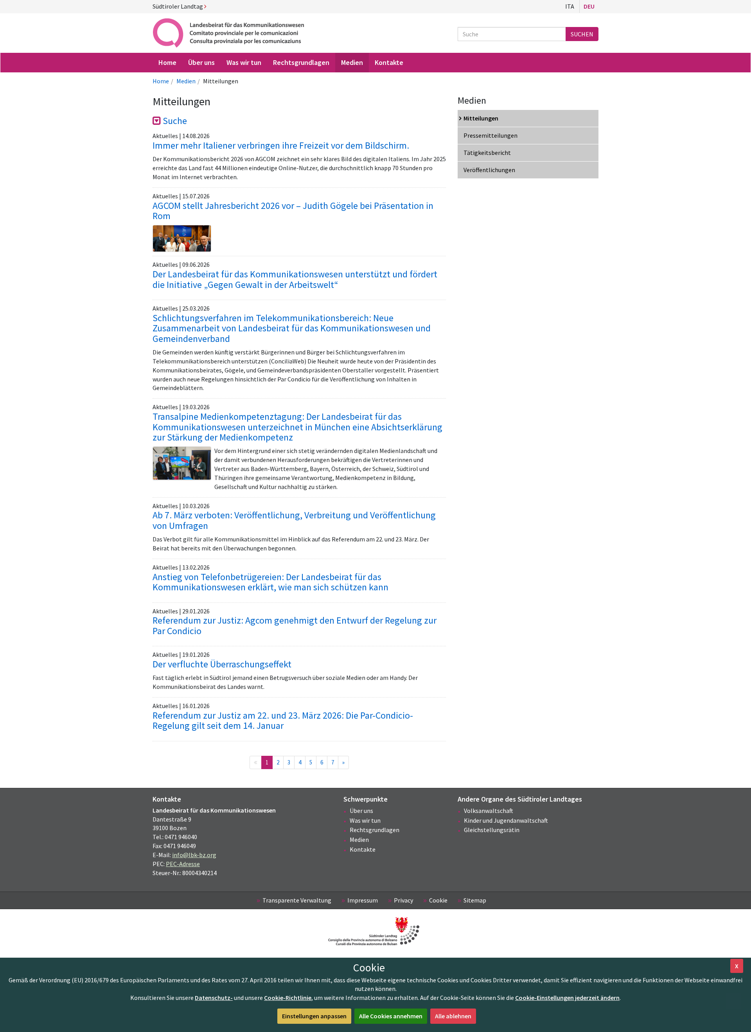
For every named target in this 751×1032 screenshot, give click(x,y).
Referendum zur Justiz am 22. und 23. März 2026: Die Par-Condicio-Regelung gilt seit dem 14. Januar (283, 720)
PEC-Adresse (183, 864)
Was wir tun (365, 820)
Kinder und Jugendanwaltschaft (506, 820)
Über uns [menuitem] (201, 62)
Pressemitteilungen (490, 135)
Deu (589, 6)
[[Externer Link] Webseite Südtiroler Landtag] (375, 931)
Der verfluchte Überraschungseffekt (222, 664)
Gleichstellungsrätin (491, 830)
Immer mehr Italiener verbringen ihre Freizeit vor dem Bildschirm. (281, 145)
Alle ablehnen (453, 1016)
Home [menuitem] (167, 62)
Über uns (361, 810)
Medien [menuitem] (352, 62)
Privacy (403, 900)
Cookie (438, 900)
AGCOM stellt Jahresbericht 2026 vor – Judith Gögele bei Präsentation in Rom (293, 211)
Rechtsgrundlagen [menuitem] (301, 62)
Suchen (582, 34)
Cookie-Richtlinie (287, 997)
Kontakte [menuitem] (389, 62)
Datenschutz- (214, 997)
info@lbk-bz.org (194, 855)
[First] (256, 763)
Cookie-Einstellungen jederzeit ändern (567, 997)
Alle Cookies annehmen (390, 1016)
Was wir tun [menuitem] (243, 62)
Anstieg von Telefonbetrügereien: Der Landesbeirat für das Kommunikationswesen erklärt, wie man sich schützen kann (270, 582)
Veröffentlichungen (489, 170)
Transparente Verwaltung (296, 900)
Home (161, 81)
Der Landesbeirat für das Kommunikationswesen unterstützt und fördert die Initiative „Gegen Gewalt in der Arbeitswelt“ (295, 279)
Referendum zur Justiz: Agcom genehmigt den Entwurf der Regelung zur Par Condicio (295, 625)
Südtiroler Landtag (178, 6)
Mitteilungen (481, 118)
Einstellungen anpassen (314, 1016)
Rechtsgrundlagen (374, 830)
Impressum (362, 900)
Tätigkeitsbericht (487, 152)
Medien (186, 81)
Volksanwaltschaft (488, 810)
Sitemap (475, 900)
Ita (569, 6)
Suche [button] (174, 121)
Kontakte (363, 849)
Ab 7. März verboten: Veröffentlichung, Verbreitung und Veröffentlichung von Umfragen (294, 520)
